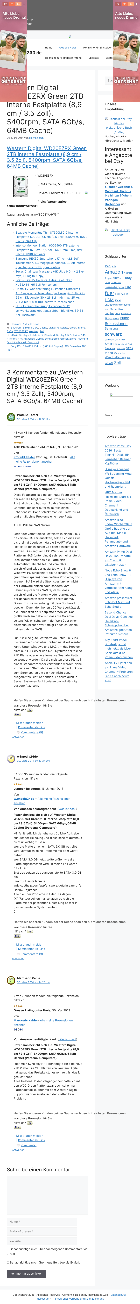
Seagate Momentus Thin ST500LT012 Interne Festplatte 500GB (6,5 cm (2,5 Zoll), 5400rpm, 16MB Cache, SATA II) (51, 237)
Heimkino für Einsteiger (97, 47)
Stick (130, 344)
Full (117, 294)
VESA (129, 348)
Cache (43, 327)
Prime (124, 318)
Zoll (42, 331)
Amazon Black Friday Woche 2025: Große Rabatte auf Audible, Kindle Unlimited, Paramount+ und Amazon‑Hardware (118, 533)
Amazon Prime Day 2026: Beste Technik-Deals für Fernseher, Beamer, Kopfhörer (118, 454)
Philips (108, 318)
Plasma (116, 318)
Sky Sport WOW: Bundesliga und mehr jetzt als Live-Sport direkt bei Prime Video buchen (119, 648)
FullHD (124, 294)
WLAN (109, 363)
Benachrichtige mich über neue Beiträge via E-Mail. (45, 1262)
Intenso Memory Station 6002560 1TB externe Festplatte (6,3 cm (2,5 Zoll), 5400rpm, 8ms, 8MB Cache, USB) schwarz (49, 250)
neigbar (109, 313)
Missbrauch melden (29, 723)
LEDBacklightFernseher (118, 304)
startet (124, 344)
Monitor (113, 309)
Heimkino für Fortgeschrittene (63, 57)
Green (72, 327)
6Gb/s (34, 327)
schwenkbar (111, 339)
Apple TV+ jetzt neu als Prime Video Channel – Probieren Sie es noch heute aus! (119, 671)
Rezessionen (116, 323)
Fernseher (111, 287)
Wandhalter (119, 353)
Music (120, 309)
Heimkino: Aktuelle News (25, 324)
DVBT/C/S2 (116, 282)
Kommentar (29, 1145)
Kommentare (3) (32, 954)
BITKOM (117, 278)
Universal (121, 348)
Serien (122, 340)
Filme (121, 287)
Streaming (110, 348)
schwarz (113, 334)
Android (128, 273)
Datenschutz (118, 1294)
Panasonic (126, 313)
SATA (10, 331)
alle (114, 266)
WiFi (128, 357)
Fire (128, 287)
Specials (93, 57)
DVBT (107, 282)
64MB (26, 327)
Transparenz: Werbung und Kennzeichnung (78, 1298)
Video (109, 353)
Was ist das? (67, 809)
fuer (109, 293)
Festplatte (62, 327)
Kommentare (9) (32, 732)
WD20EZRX (21, 331)
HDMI (109, 300)
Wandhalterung (115, 357)
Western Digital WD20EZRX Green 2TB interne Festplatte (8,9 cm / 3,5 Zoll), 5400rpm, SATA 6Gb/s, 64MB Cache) (47, 157)
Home (48, 47)
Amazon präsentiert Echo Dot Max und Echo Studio (118, 602)
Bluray (127, 278)
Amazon (114, 272)
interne (81, 327)
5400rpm (16, 327)
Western (33, 331)
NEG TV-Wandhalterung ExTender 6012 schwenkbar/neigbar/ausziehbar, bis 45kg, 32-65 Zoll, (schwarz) (49, 311)
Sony (117, 344)
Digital (51, 327)
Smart (109, 344)
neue (117, 313)
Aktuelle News (67, 47)
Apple (108, 278)
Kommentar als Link (31, 727)
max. (107, 309)
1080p (108, 266)
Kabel (118, 300)
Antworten (18, 736)
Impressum (42, 1298)
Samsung (111, 328)
